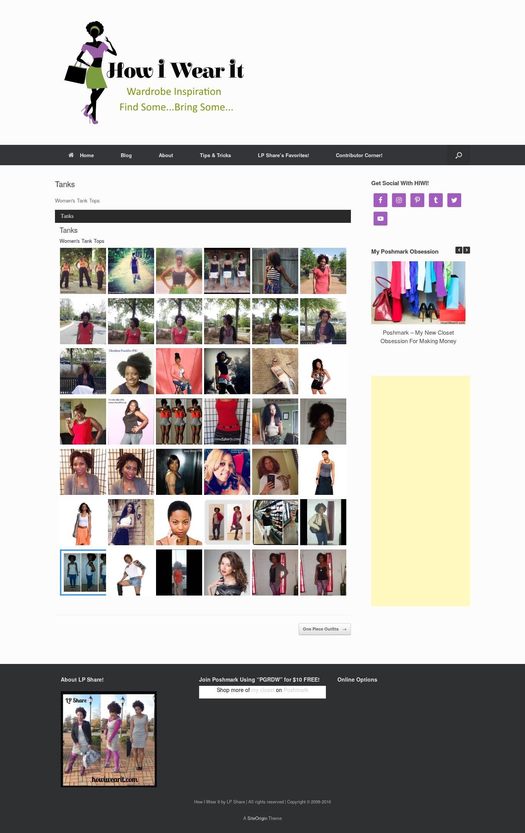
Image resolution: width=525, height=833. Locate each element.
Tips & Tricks (215, 155)
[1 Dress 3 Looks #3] (131, 321)
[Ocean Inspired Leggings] (83, 572)
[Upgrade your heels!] (323, 421)
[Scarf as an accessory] (227, 572)
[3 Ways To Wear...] (227, 321)
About (166, 155)
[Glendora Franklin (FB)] (131, 371)
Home (87, 155)
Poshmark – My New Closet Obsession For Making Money (418, 336)
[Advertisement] (420, 491)
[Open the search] (458, 155)
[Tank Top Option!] (227, 271)
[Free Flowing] (83, 522)
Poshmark (296, 690)
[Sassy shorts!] (323, 371)
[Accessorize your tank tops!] (227, 421)
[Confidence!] (179, 421)
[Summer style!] (275, 371)
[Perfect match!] (227, 472)
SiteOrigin (257, 818)
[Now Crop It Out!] (275, 472)
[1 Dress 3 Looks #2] (323, 271)
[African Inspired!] (275, 271)
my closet (262, 690)
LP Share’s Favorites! (283, 155)
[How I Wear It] (151, 72)
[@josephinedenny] (83, 271)
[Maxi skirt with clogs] (179, 572)
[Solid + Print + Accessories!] (83, 421)
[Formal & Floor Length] (323, 472)
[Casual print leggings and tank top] (323, 572)
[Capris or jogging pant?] (275, 522)
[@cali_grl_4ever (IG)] (275, 421)
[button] (466, 250)
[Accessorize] (179, 522)
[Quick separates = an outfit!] (323, 522)
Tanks (67, 216)
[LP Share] (83, 472)
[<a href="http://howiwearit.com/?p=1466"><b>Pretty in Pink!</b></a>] (179, 371)
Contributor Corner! (359, 155)
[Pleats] (131, 522)
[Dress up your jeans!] (131, 421)
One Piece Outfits (325, 629)
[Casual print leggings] (275, 572)
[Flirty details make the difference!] (179, 472)
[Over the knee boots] (131, 572)
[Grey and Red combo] (227, 522)
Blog (126, 155)
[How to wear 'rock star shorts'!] (227, 371)
